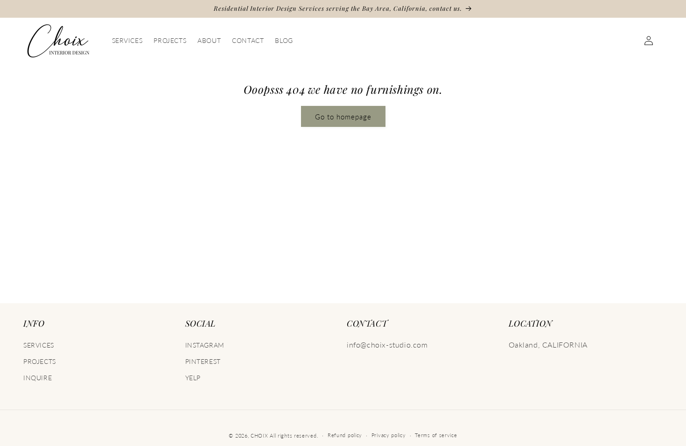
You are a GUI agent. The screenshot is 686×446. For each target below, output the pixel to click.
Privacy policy (388, 435)
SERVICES (38, 345)
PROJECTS (39, 361)
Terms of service (436, 435)
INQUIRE (37, 378)
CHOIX (259, 435)
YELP (193, 378)
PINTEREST (203, 361)
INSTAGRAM (204, 345)
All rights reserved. (294, 435)
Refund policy (345, 435)
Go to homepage (343, 116)
